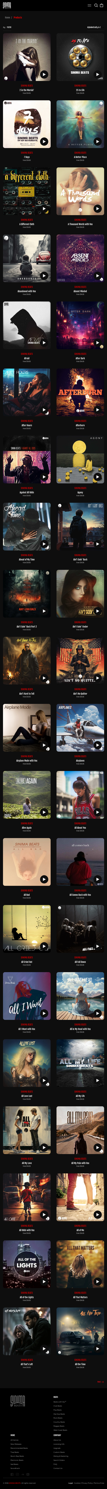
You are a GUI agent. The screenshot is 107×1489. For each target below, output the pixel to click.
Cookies (77, 1483)
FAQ (55, 1464)
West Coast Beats (60, 1430)
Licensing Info (59, 1444)
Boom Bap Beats (17, 1456)
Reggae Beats (59, 1426)
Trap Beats (15, 1452)
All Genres (14, 1440)
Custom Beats (59, 1452)
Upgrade (57, 1448)
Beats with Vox (60, 1402)
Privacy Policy (87, 1483)
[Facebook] (12, 1474)
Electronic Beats (17, 1460)
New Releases (16, 1444)
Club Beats (58, 1406)
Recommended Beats (19, 1448)
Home (7, 17)
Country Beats (59, 1422)
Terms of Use (99, 1483)
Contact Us (58, 1468)
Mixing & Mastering (61, 1456)
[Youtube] (27, 1474)
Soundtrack (15, 1468)
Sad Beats (14, 1464)
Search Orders (59, 1460)
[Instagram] (17, 1474)
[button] (96, 5)
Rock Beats (58, 1418)
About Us (57, 1440)
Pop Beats (58, 1410)
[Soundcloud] (22, 1474)
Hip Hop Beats (59, 1414)
